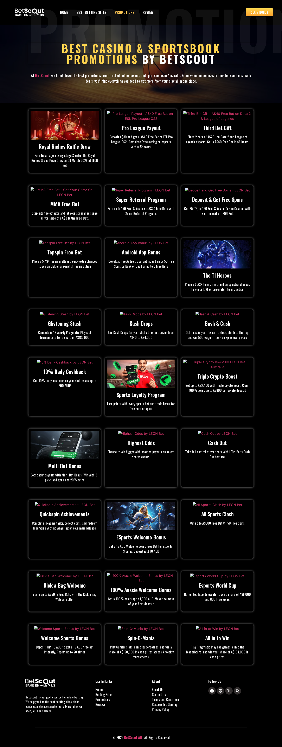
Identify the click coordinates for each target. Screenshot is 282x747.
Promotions (124, 12)
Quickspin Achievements (65, 514)
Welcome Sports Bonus (64, 638)
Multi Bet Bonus (64, 466)
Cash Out (217, 443)
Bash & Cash (217, 323)
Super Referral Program (141, 199)
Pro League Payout (141, 128)
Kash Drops (141, 323)
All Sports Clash (217, 514)
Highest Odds (141, 443)
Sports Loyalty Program (141, 394)
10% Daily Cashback (64, 371)
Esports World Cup (217, 585)
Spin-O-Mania (141, 638)
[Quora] (237, 691)
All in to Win (217, 638)
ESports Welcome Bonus (141, 537)
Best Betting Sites (92, 12)
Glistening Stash (65, 323)
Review (148, 12)
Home (64, 12)
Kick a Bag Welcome (65, 585)
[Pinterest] (220, 691)
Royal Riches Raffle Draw (65, 146)
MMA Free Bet (64, 204)
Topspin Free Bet (64, 252)
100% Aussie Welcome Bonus (141, 590)
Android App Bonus (141, 252)
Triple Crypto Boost (217, 376)
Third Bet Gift (217, 128)
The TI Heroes (217, 275)
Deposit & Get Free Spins (217, 199)
